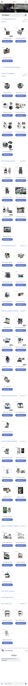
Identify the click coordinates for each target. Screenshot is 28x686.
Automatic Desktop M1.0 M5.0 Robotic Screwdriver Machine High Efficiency (20, 542)
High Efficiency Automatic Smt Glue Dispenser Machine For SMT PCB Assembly (7, 366)
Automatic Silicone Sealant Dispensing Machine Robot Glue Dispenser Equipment (7, 347)
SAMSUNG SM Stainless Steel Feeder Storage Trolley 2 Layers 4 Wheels (7, 640)
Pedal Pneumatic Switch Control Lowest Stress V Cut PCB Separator (7, 282)
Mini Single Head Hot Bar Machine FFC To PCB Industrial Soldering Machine (7, 457)
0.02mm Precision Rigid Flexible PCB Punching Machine (21, 197)
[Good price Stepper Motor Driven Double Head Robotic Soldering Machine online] (7, 405)
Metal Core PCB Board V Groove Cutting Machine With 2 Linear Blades (7, 301)
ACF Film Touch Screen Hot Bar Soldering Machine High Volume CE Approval (20, 457)
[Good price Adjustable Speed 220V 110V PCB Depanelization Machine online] (20, 275)
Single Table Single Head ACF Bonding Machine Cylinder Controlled (7, 477)
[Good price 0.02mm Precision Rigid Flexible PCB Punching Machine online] (20, 190)
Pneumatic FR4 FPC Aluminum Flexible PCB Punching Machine (7, 216)
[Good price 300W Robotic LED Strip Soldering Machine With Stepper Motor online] (7, 425)
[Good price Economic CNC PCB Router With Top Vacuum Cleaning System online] (7, 51)
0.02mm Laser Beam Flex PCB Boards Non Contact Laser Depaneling (21, 112)
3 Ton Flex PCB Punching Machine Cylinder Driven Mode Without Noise (21, 177)
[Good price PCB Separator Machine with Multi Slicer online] (7, 255)
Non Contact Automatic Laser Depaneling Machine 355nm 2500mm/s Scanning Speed (7, 132)
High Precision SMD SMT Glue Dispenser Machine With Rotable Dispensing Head (21, 347)
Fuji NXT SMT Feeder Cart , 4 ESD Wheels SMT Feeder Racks (20, 620)
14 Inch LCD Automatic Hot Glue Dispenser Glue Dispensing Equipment (20, 366)
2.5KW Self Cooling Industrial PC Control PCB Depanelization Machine (7, 38)
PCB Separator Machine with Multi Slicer (7, 262)
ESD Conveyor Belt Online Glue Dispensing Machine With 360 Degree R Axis (20, 327)
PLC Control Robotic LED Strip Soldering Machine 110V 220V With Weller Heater (21, 412)
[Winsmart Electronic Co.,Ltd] (14, 2)
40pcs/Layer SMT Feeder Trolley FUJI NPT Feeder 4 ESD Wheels (7, 620)
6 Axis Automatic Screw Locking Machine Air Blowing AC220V (7, 562)
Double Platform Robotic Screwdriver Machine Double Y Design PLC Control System (7, 542)
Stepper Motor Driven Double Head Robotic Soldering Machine (7, 412)
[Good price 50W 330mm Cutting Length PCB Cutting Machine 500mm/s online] (20, 295)
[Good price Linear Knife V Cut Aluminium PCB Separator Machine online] (20, 255)
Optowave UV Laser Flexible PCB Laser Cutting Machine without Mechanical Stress (7, 112)
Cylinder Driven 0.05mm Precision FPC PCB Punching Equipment (7, 197)
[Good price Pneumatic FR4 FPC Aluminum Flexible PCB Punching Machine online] (7, 210)
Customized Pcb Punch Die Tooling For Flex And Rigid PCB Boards (21, 216)
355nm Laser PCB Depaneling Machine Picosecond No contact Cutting (7, 92)
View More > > (23, 161)
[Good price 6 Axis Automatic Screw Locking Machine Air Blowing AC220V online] (7, 555)
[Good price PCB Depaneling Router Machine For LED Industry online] (20, 31)
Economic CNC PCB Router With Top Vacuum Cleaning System (7, 58)
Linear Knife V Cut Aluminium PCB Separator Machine (20, 262)
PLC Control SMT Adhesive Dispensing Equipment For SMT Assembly (7, 386)
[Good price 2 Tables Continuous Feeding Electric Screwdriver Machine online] (20, 555)
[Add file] (2, 683)
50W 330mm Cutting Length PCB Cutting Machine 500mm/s (21, 301)
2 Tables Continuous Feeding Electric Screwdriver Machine (20, 562)
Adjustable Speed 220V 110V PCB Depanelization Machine (20, 282)
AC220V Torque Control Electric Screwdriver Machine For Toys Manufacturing (7, 581)
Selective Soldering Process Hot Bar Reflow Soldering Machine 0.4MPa (21, 477)
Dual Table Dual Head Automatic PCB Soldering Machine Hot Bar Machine (7, 516)
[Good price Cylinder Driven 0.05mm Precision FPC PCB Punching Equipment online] (7, 190)
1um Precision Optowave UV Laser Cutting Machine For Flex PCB (7, 151)
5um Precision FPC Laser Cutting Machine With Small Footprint (21, 132)
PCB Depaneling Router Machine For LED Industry (20, 38)
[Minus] (26, 651)
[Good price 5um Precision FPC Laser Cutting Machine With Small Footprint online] (20, 125)
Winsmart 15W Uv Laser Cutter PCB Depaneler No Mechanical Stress (20, 92)
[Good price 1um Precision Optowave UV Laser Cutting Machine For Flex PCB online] (7, 145)
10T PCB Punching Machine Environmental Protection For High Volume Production (7, 177)
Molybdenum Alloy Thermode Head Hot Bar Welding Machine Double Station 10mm (21, 497)
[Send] (26, 683)
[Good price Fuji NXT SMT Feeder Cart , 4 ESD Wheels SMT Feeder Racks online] (20, 613)
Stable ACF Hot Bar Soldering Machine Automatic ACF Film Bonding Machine (7, 497)
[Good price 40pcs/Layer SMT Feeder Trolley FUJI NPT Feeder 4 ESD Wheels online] (7, 613)
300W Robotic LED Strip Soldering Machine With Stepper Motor (7, 432)
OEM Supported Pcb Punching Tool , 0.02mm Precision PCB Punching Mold (7, 236)
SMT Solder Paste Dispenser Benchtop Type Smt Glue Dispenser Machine (7, 327)
